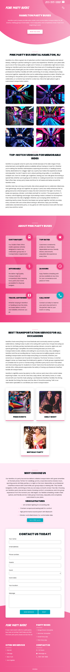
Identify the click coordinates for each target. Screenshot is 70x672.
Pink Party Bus (42, 640)
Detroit (9, 650)
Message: (12, 593)
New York (10, 657)
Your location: (13, 585)
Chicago (9, 653)
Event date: (13, 578)
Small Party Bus (43, 637)
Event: (11, 570)
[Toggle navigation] (63, 7)
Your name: (12, 539)
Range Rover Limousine (45, 630)
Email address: (14, 546)
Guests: (11, 562)
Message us (42, 653)
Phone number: (14, 554)
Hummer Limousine (44, 633)
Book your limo (35, 32)
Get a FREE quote (35, 520)
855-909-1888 (52, 2)
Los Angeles (11, 660)
